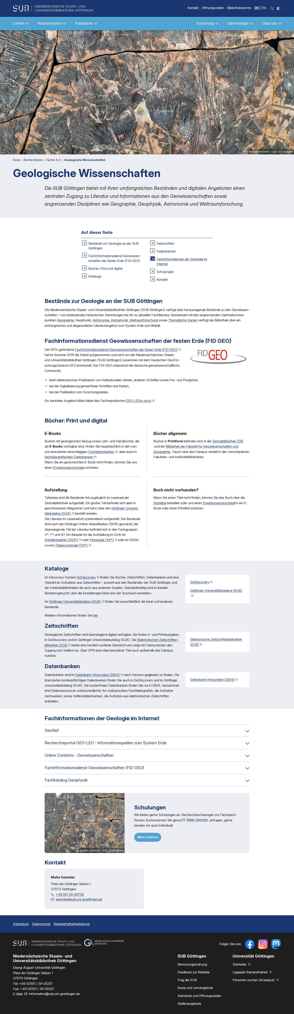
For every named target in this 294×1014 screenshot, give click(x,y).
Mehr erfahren (147, 837)
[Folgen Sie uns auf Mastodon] (276, 944)
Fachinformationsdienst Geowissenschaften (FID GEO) (94, 767)
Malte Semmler (198, 820)
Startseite (240, 964)
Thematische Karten (182, 320)
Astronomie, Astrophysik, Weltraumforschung (125, 320)
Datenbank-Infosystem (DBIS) (97, 675)
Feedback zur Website (194, 972)
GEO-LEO (138, 401)
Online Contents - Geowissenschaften (79, 755)
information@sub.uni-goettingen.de (54, 994)
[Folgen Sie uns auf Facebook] (250, 944)
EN (263, 8)
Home (17, 160)
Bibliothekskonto (239, 8)
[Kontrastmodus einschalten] (278, 8)
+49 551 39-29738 (70, 894)
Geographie (65, 320)
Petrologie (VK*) (102, 540)
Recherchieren (33, 160)
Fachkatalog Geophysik (66, 780)
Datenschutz (41, 924)
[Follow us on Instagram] (263, 944)
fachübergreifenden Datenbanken (69, 457)
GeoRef (52, 730)
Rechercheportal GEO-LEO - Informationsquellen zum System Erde (106, 742)
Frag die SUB (187, 980)
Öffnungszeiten (213, 8)
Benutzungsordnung (192, 964)
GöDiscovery (86, 577)
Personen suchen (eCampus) (254, 980)
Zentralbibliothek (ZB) (227, 441)
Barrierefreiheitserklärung (72, 924)
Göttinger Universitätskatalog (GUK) (75, 602)
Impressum (21, 924)
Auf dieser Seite (97, 232)
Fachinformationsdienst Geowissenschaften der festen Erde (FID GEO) (126, 350)
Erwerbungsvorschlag (69, 468)
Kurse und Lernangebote (195, 988)
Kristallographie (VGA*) (61, 540)
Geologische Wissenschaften (85, 160)
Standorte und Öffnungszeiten (199, 996)
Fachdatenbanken (101, 452)
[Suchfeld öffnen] (272, 8)
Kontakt (193, 8)
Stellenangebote (189, 1004)
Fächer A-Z (53, 160)
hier (95, 615)
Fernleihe (159, 503)
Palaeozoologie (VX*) (72, 545)
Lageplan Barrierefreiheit (250, 972)
